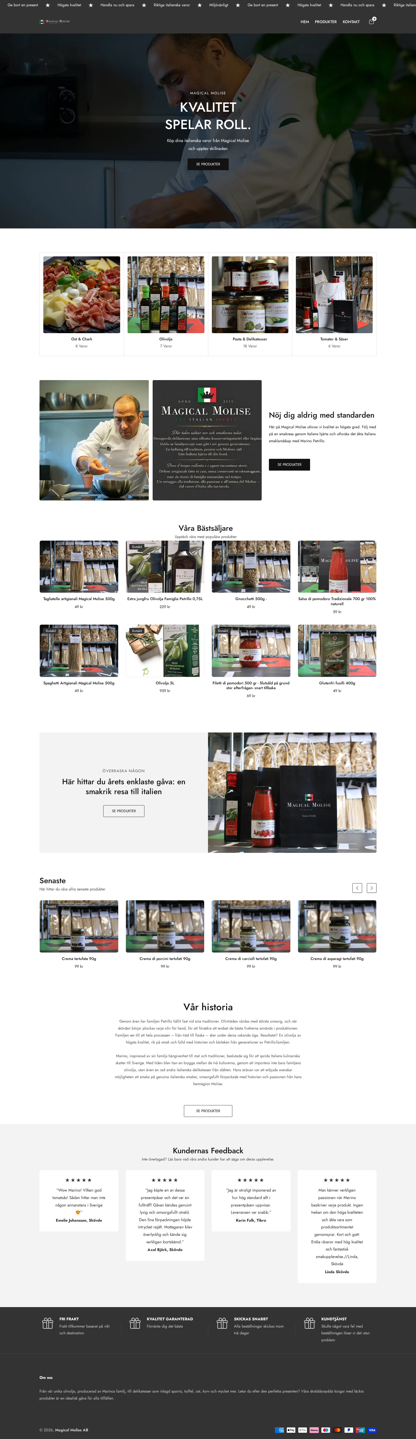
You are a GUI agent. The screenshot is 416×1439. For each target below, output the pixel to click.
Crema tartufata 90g (79, 958)
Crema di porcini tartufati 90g (165, 958)
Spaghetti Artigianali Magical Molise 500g (78, 683)
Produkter (326, 22)
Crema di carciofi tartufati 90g (251, 958)
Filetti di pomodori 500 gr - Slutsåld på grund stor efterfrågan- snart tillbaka (251, 686)
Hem (305, 22)
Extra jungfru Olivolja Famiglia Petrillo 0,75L (165, 599)
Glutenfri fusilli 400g (337, 683)
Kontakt (351, 22)
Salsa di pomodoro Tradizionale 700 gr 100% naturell (337, 601)
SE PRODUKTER (208, 164)
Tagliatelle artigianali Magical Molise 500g (79, 599)
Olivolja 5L (165, 683)
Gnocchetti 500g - (250, 599)
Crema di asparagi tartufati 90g (337, 958)
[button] (357, 888)
